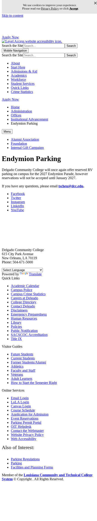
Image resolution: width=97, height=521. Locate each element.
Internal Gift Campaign (27, 148)
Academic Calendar (25, 286)
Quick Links (20, 88)
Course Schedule (23, 410)
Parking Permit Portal (26, 422)
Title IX (16, 339)
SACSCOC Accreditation (29, 335)
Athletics (17, 366)
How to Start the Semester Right (34, 383)
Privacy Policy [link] (50, 8)
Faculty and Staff (23, 370)
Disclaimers (19, 310)
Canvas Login (21, 406)
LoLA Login (20, 402)
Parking (16, 463)
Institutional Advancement (29, 119)
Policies (16, 326)
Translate (35, 274)
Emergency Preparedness (29, 314)
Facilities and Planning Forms (32, 467)
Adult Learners (21, 379)
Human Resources (24, 318)
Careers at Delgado (24, 298)
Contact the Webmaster (27, 431)
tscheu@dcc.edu (70, 186)
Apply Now (10, 37)
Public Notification (24, 331)
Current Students (23, 358)
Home (15, 107)
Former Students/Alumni (28, 362)
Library (16, 322)
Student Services (23, 84)
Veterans (17, 374)
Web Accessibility (23, 439)
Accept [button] (73, 8)
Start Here (18, 67)
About (15, 63)
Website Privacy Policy (27, 435)
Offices (16, 115)
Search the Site (12, 46)
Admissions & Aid (24, 71)
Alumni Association (25, 139)
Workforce (18, 79)
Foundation (19, 143)
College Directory (23, 302)
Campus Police (21, 290)
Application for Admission (29, 414)
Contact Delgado (23, 306)
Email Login (20, 398)
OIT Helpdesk (21, 426)
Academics (19, 75)
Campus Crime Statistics (28, 294)
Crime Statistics (22, 92)
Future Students (22, 354)
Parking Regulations (25, 459)
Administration (21, 111)
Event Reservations (24, 418)
